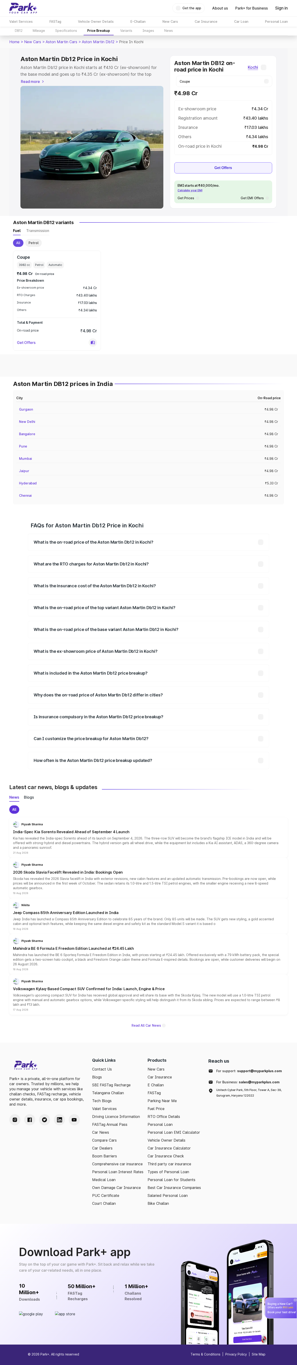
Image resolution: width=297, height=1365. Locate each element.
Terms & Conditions (205, 1354)
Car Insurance (160, 1077)
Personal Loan (160, 1124)
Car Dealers (102, 1148)
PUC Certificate (105, 1195)
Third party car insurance (169, 1164)
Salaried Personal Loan (168, 1195)
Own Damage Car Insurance (116, 1187)
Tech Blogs (102, 1100)
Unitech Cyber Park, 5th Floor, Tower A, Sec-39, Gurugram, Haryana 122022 (249, 1092)
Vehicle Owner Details (166, 1140)
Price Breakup (98, 31)
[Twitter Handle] (44, 1119)
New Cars (32, 41)
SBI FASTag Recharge (111, 1085)
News (168, 31)
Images (148, 31)
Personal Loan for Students (171, 1179)
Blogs (97, 1077)
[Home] (23, 8)
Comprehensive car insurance (117, 1164)
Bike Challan (158, 1203)
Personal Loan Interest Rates (117, 1171)
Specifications (66, 31)
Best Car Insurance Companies (174, 1187)
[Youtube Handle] (74, 1119)
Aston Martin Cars (61, 41)
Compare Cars (104, 1140)
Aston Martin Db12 (98, 41)
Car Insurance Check (166, 1156)
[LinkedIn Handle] (59, 1119)
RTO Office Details (164, 1116)
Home (14, 41)
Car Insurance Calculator (169, 1148)
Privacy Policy (236, 1354)
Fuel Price (156, 1108)
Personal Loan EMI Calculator (174, 1132)
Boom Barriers (104, 1156)
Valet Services (104, 1108)
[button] (93, 342)
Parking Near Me (162, 1100)
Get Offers (223, 168)
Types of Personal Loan (168, 1171)
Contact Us (102, 1069)
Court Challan (104, 1203)
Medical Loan (104, 1179)
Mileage (39, 31)
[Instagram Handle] (14, 1119)
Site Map (258, 1354)
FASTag (154, 1093)
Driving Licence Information (116, 1116)
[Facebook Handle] (29, 1119)
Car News (100, 1132)
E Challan (156, 1085)
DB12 (19, 31)
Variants (126, 31)
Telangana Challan (108, 1093)
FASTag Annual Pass (109, 1124)
